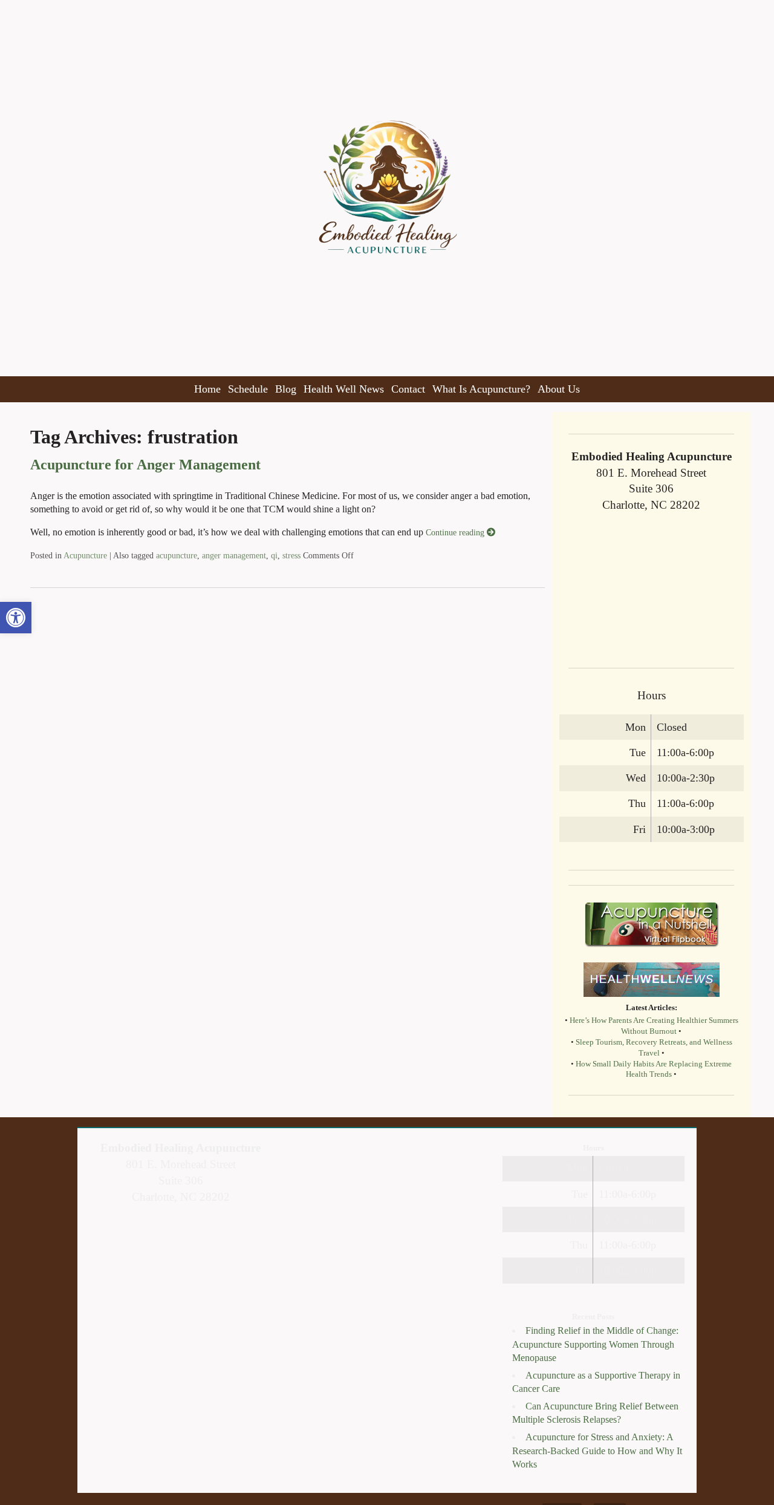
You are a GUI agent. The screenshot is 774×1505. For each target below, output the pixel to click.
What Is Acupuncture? (481, 389)
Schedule (248, 389)
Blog (285, 389)
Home (207, 389)
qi (274, 555)
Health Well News (344, 389)
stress (291, 555)
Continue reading (456, 532)
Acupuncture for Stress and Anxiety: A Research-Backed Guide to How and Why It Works (597, 1450)
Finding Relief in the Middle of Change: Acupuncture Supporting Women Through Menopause (595, 1344)
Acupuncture (85, 555)
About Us (559, 389)
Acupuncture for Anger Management (145, 464)
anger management (234, 555)
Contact (408, 389)
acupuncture (176, 555)
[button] (15, 617)
